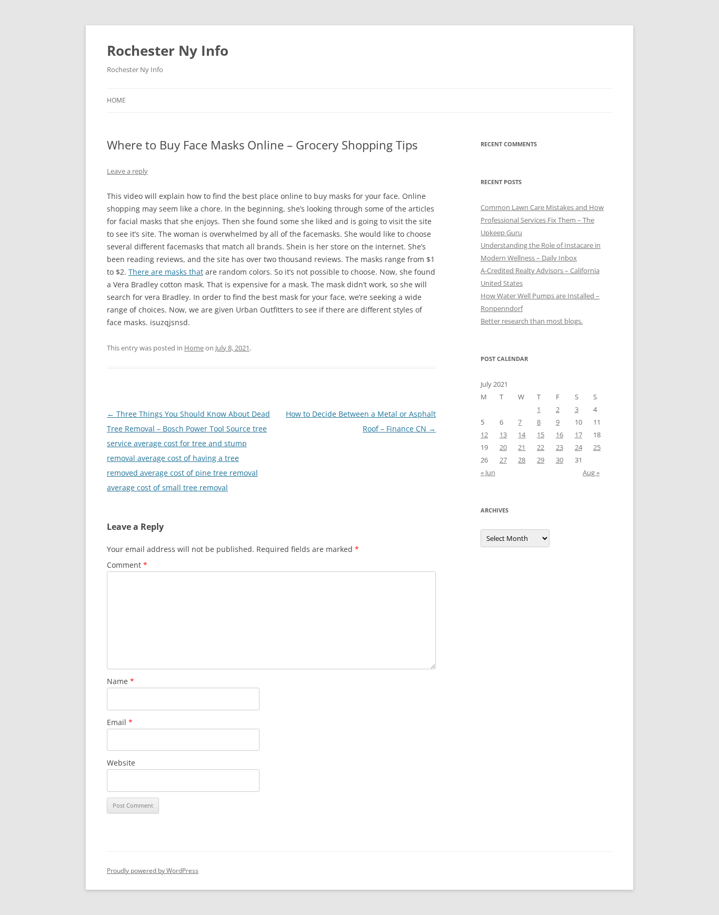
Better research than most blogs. (532, 321)
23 (559, 447)
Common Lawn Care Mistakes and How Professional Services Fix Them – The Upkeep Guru (542, 220)
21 (521, 447)
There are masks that (165, 272)
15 (540, 434)
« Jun (488, 472)
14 (521, 434)
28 (521, 460)
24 (578, 447)
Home (116, 100)
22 (540, 447)
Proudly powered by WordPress (152, 870)
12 (484, 434)
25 (597, 447)
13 (503, 434)
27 (503, 460)
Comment (127, 565)
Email (120, 722)
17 (578, 434)
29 (540, 460)
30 (559, 460)
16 (559, 434)
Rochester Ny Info (167, 50)
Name (120, 681)
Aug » (591, 472)
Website (121, 763)
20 (503, 447)
